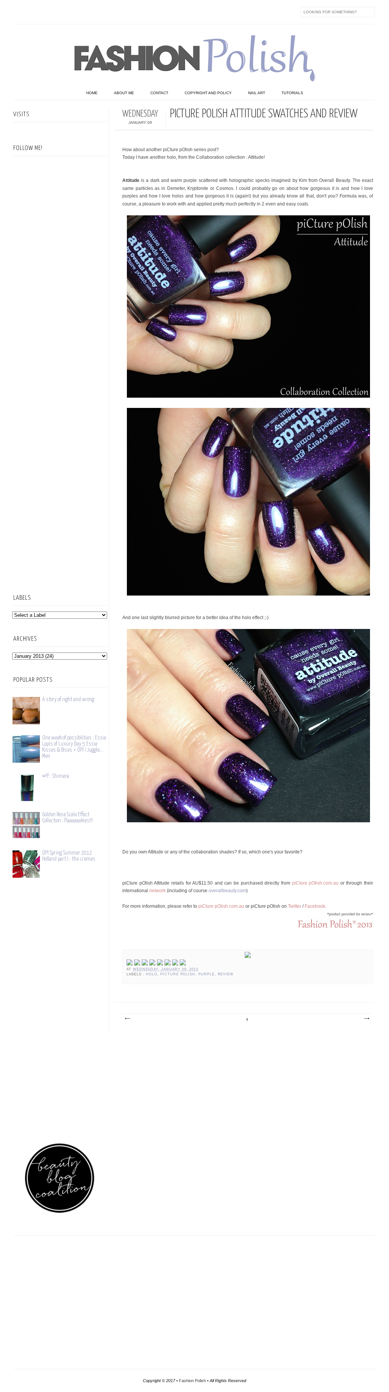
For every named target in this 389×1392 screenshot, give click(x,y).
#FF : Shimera (55, 776)
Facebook (20, 12)
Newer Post (127, 1019)
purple (206, 974)
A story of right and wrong (68, 699)
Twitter (36, 12)
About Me (124, 93)
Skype (132, 12)
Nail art (256, 93)
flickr (52, 12)
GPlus (100, 12)
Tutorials (292, 93)
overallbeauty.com (227, 890)
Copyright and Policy (208, 93)
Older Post (366, 1019)
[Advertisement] (59, 462)
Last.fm (116, 12)
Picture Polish (177, 974)
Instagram (68, 12)
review (226, 974)
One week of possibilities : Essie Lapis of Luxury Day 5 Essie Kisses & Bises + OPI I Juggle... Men (74, 747)
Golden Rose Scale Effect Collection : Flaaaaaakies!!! (67, 817)
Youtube (84, 12)
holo (151, 974)
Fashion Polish (192, 1380)
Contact (159, 93)
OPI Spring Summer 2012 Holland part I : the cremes (68, 856)
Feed (148, 12)
